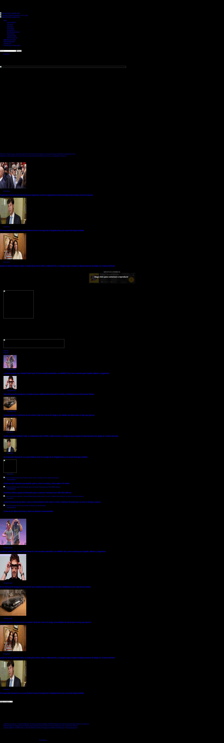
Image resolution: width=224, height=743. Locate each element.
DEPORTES (10, 28)
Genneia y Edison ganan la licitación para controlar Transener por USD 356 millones (37, 493)
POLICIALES (11, 34)
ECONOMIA (11, 30)
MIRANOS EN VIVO (10, 40)
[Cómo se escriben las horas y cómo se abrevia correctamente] (25, 506)
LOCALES (10, 24)
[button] (0, 49)
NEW (5, 20)
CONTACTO (7, 44)
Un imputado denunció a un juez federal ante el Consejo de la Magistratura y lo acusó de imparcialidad (42, 230)
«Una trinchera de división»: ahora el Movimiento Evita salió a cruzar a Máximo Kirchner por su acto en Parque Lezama (52, 502)
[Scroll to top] (0, 742)
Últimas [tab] (6, 351)
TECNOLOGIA (11, 36)
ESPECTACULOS (12, 38)
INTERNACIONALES (13, 32)
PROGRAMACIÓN (9, 42)
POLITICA (10, 26)
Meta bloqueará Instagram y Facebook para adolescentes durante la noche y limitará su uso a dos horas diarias (49, 394)
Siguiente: (33, 156)
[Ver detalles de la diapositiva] (19, 318)
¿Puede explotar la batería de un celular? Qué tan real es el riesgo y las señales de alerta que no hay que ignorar (49, 415)
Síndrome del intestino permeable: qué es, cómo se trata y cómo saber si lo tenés (36, 483)
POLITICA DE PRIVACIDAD (12, 45)
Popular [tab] (6, 353)
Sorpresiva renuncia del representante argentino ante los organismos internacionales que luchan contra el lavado (46, 195)
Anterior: (37, 154)
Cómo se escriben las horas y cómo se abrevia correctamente (28, 511)
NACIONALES (11, 22)
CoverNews (43, 740)
